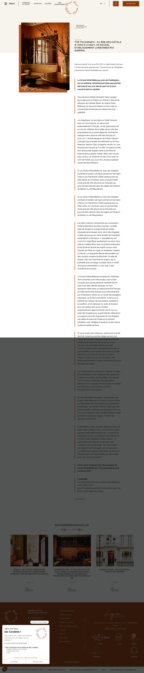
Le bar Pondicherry (66, 622)
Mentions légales (56, 670)
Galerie (48, 3)
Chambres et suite (26, 3)
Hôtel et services (66, 615)
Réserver (131, 4)
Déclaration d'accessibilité (123, 670)
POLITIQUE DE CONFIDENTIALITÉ (83, 670)
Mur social (63, 638)
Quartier (38, 3)
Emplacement (65, 618)
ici (84, 499)
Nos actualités (65, 641)
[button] (102, 4)
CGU (104, 670)
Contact (62, 630)
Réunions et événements (69, 626)
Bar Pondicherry (60, 3)
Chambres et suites (67, 611)
